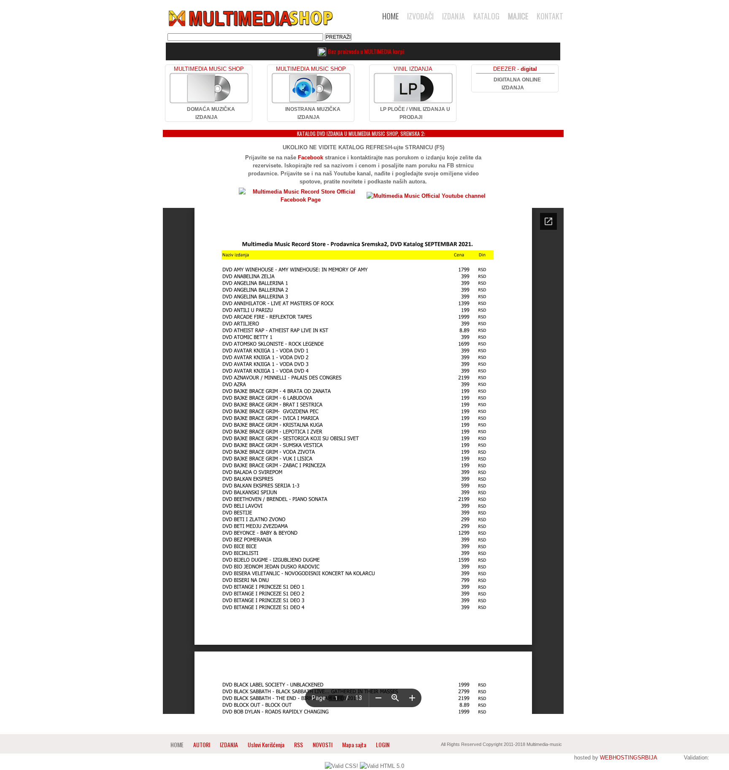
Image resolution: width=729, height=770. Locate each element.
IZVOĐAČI (420, 16)
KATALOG (486, 16)
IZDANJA (453, 16)
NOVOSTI (322, 744)
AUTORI (201, 744)
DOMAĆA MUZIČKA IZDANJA (211, 113)
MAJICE (518, 16)
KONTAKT (550, 16)
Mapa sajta (354, 744)
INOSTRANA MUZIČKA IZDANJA (312, 113)
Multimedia (250, 18)
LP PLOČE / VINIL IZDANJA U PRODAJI (415, 113)
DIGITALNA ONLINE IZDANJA (517, 84)
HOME (390, 16)
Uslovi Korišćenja (267, 744)
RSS (298, 744)
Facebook (310, 157)
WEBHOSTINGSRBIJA (628, 757)
